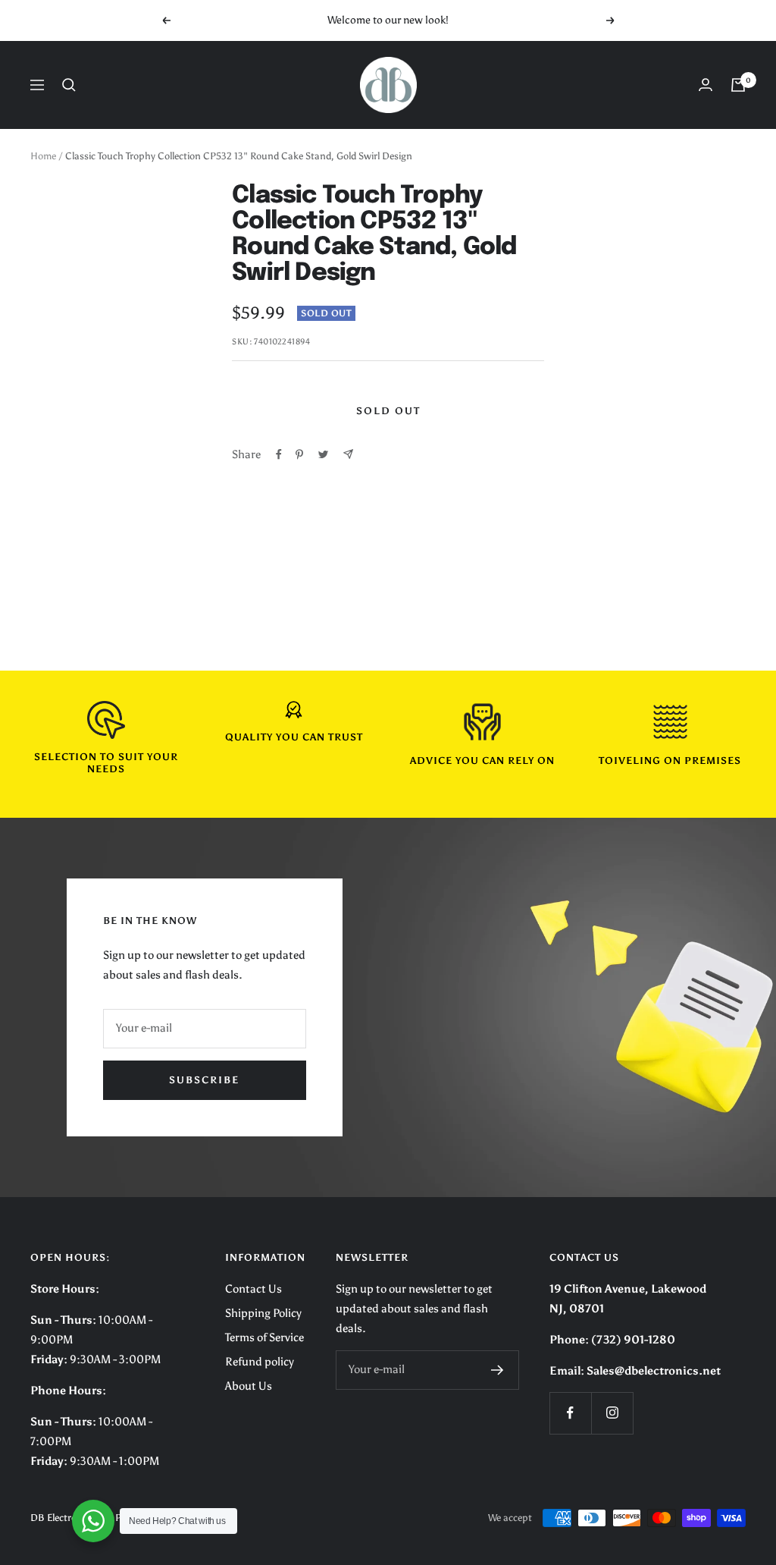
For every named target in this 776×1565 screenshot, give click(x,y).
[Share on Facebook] (279, 454)
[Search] (69, 85)
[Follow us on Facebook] (570, 1413)
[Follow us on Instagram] (612, 1413)
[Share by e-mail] (348, 454)
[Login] (705, 84)
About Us (248, 1386)
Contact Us (253, 1289)
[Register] (497, 1370)
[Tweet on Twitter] (323, 454)
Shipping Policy (263, 1313)
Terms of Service (264, 1337)
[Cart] (738, 85)
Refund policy (259, 1362)
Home (43, 156)
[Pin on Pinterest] (299, 454)
